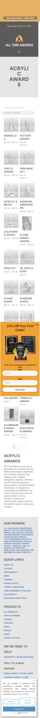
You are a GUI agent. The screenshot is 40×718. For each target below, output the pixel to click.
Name (20, 369)
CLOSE (36, 325)
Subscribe (20, 389)
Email (20, 379)
